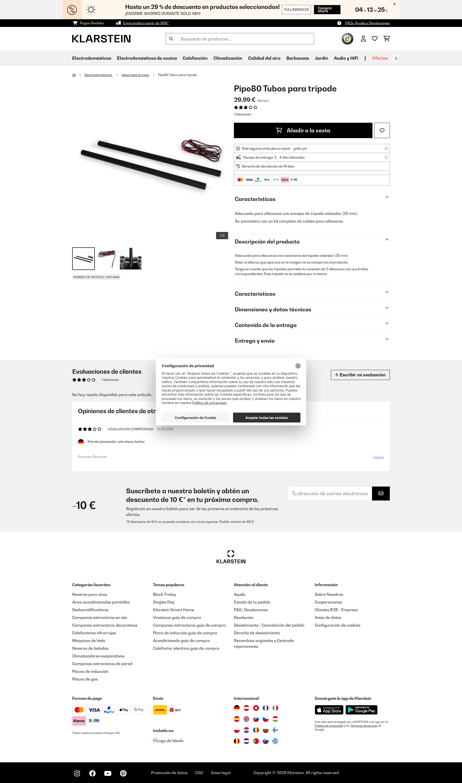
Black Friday (164, 594)
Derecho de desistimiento (257, 632)
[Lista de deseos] (375, 38)
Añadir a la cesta (308, 130)
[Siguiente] (395, 58)
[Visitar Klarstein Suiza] (256, 708)
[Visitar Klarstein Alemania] (237, 708)
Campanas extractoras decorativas (104, 625)
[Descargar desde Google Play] (361, 710)
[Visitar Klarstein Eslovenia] (266, 741)
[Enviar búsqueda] (171, 39)
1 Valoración (242, 114)
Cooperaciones (328, 602)
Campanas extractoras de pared (102, 663)
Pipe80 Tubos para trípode (177, 75)
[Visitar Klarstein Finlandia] (275, 730)
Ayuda (239, 594)
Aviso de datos (328, 617)
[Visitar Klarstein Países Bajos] (246, 741)
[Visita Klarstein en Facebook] (92, 773)
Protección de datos (169, 772)
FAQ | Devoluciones (251, 609)
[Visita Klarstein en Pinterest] (123, 773)
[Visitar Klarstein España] (237, 719)
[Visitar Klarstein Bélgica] (237, 741)
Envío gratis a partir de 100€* (146, 23)
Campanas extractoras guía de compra (189, 625)
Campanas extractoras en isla (99, 617)
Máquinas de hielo (88, 640)
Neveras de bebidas (90, 648)
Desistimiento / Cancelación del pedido (269, 625)
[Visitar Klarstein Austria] (246, 708)
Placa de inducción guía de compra (185, 632)
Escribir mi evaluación (362, 374)
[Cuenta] (363, 38)
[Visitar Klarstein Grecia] (275, 741)
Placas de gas (85, 679)
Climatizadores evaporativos (98, 656)
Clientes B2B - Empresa (336, 609)
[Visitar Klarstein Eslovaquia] (256, 719)
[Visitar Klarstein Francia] (266, 708)
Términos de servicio (363, 725)
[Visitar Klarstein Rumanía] (256, 730)
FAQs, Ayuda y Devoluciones (367, 23)
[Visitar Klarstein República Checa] (266, 719)
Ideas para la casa (135, 75)
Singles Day (163, 602)
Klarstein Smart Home (173, 609)
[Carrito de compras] (386, 38)
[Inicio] (78, 75)
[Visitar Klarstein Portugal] (256, 741)
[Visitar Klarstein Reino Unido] (246, 719)
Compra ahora (325, 9)
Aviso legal (221, 772)
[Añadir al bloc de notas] (382, 130)
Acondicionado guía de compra (181, 640)
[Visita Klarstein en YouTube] (108, 773)
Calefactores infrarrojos (94, 632)
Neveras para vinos (89, 594)
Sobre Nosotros (329, 594)
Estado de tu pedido (252, 602)
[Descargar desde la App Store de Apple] (329, 710)
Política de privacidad (329, 725)
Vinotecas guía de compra (177, 617)
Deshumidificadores (90, 609)
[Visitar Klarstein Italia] (275, 708)
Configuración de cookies (337, 625)
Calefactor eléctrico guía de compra (186, 648)
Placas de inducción (90, 671)
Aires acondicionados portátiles (101, 602)
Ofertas (380, 58)
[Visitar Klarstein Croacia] (246, 730)
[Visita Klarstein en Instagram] (77, 773)
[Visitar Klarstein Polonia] (237, 730)
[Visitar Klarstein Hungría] (275, 719)
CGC (199, 772)
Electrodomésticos (98, 75)
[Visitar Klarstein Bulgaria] (266, 730)
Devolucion (243, 617)
